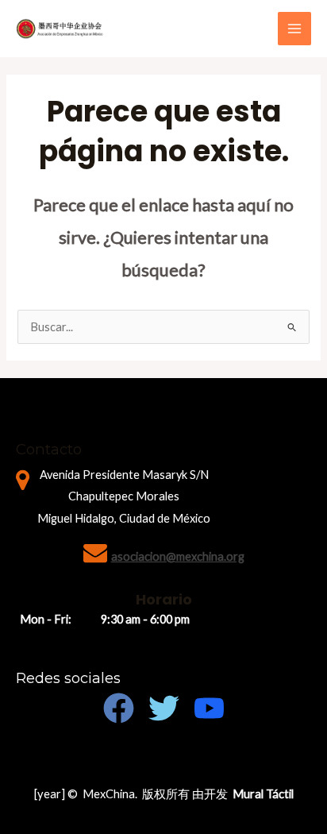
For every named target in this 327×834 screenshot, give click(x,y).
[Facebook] (118, 708)
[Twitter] (163, 708)
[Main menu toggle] (294, 28)
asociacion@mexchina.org (177, 556)
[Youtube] (209, 708)
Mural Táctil (263, 794)
